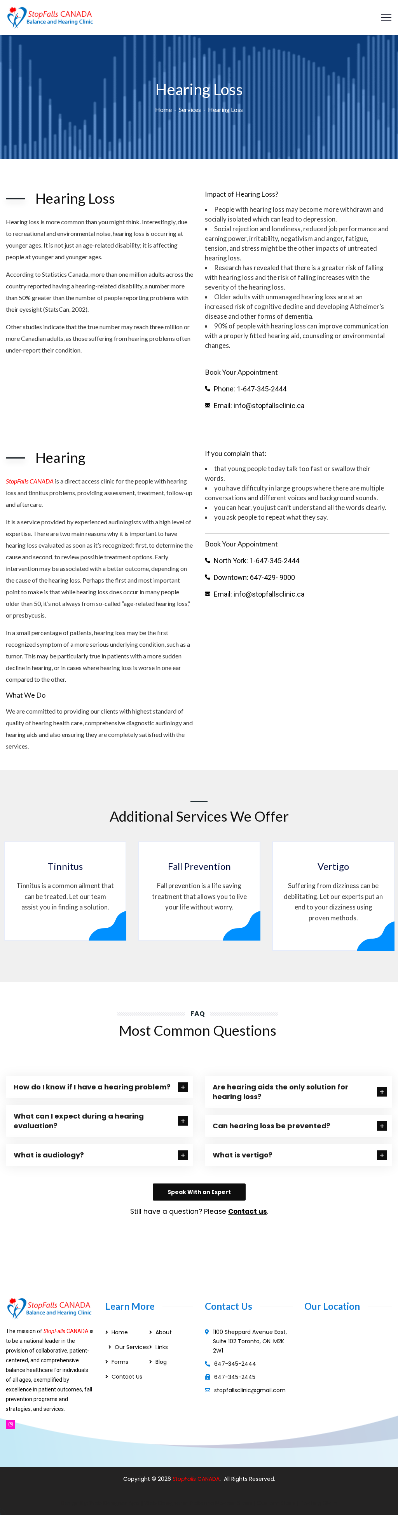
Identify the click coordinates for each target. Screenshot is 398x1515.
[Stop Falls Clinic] (50, 16)
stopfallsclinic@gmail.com (250, 1390)
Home (163, 109)
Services (190, 109)
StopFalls (185, 1479)
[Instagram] (10, 1424)
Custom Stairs (276, 1503)
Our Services (132, 1347)
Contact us (247, 1211)
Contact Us (127, 1377)
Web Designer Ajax (114, 1503)
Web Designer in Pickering (179, 1503)
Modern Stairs (233, 1503)
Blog (161, 1362)
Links (161, 1347)
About (163, 1332)
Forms (120, 1362)
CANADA (208, 1479)
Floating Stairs (319, 1503)
